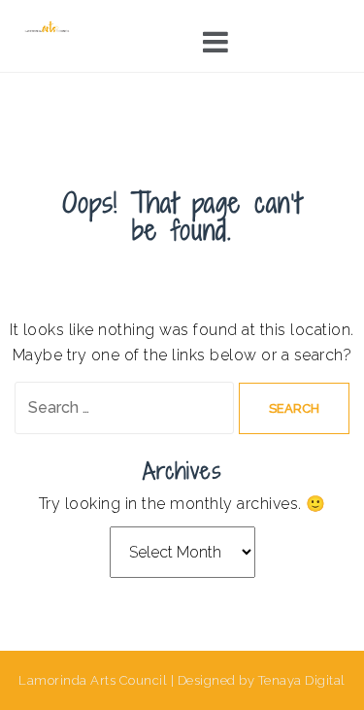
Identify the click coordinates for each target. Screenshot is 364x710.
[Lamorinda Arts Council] (48, 26)
